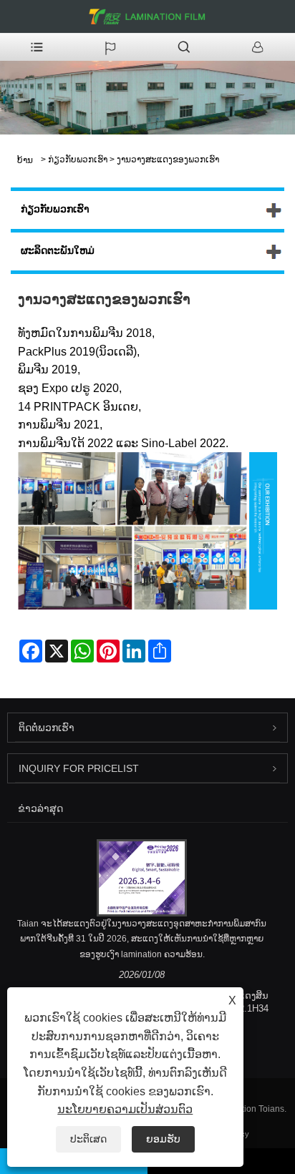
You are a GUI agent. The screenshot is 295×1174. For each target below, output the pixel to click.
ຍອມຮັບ (163, 1139)
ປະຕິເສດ (88, 1139)
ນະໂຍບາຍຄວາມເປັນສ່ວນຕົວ (125, 1109)
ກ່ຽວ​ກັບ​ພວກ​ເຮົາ (77, 160)
